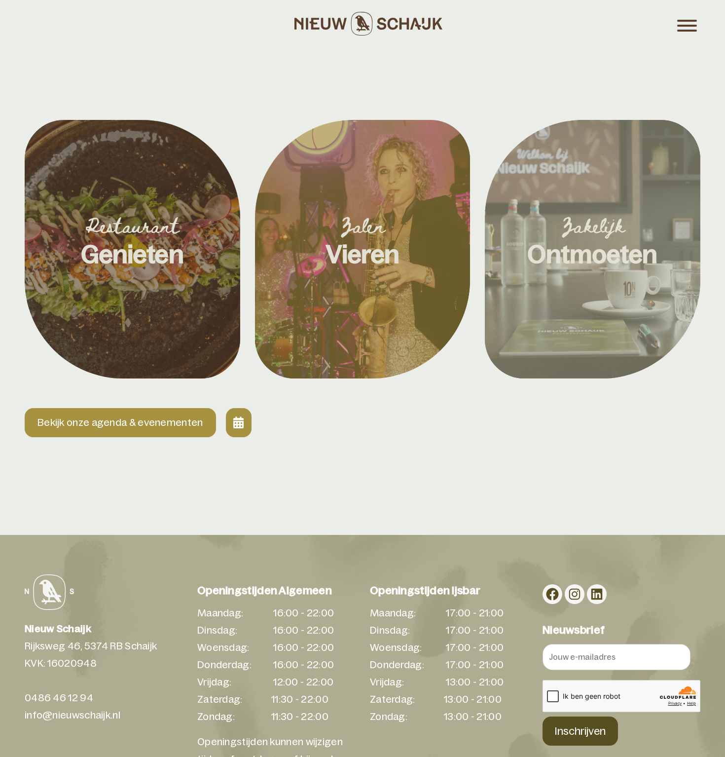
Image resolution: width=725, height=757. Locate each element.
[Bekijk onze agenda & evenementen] (239, 422)
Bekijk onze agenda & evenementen (120, 422)
